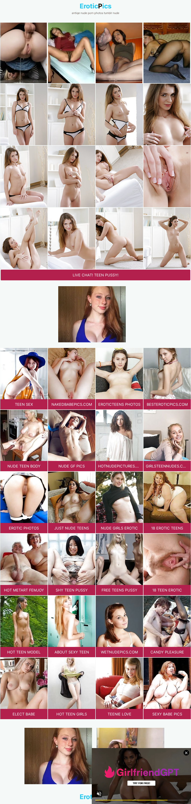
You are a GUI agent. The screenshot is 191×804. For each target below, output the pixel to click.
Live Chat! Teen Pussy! (95, 275)
